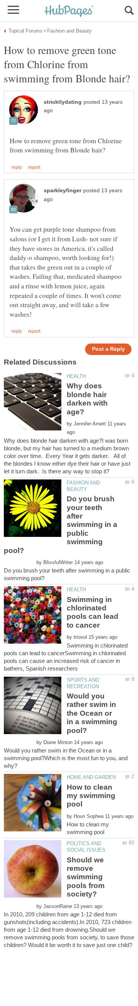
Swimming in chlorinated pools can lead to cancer (92, 612)
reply (17, 167)
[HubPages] (69, 11)
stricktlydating (63, 102)
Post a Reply (108, 349)
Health (76, 376)
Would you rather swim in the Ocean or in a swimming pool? (92, 713)
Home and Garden (91, 777)
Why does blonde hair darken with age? (87, 398)
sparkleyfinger (62, 190)
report (34, 167)
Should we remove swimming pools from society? (86, 877)
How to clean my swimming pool (91, 795)
